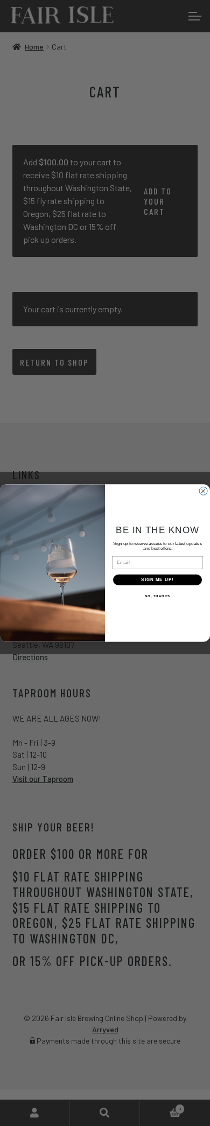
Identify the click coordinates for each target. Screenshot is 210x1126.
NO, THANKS (158, 596)
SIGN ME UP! (157, 579)
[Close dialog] (203, 491)
